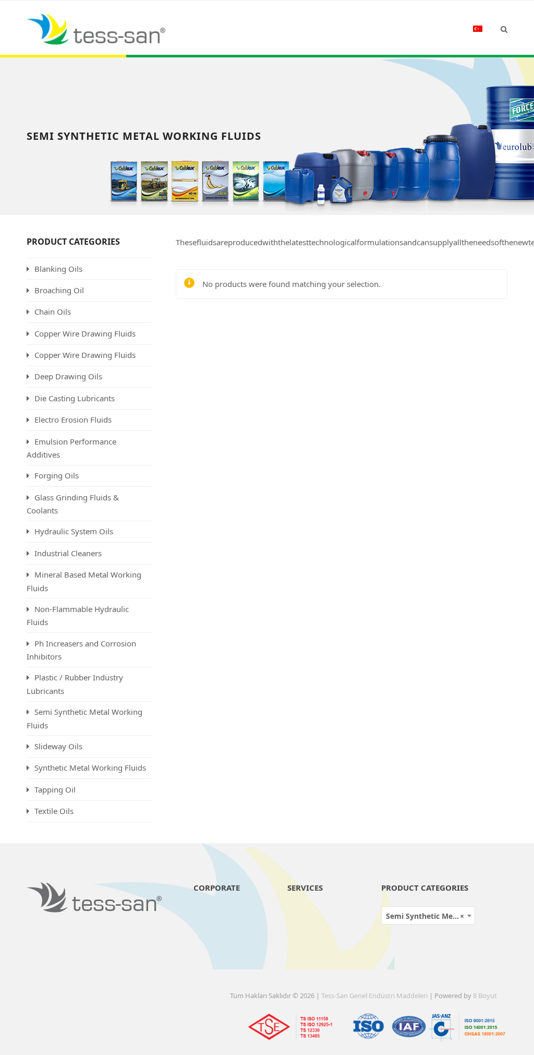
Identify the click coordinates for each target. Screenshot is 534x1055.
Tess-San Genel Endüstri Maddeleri (374, 995)
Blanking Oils (58, 268)
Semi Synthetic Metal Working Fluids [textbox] (430, 916)
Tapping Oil (55, 789)
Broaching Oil (59, 290)
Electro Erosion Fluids (73, 419)
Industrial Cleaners (68, 553)
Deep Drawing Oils (68, 376)
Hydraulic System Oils (73, 531)
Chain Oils (52, 311)
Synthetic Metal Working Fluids (90, 767)
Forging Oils (56, 475)
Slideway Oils (58, 746)
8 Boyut (485, 995)
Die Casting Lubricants (74, 398)
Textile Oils (54, 811)
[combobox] (428, 915)
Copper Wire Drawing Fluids (85, 333)
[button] (504, 29)
